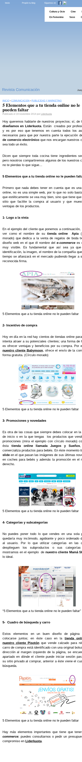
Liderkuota (46, 114)
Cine (73, 11)
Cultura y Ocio (57, 11)
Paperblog (21, 14)
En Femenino (56, 17)
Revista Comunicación (21, 90)
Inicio (7, 3)
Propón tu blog (28, 3)
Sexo (72, 17)
